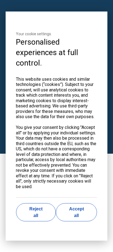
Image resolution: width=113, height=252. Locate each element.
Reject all (36, 212)
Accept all (76, 212)
